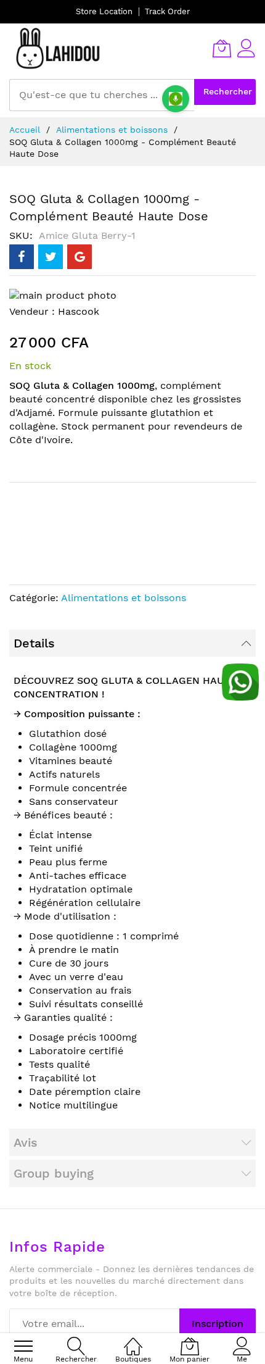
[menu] (23, 1346)
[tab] (132, 643)
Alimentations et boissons (112, 130)
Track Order (167, 11)
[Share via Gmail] (79, 256)
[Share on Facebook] (21, 256)
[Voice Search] (175, 98)
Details (34, 643)
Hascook (78, 311)
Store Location (104, 11)
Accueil (24, 130)
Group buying (54, 1173)
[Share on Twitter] (50, 256)
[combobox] (101, 95)
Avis (26, 1142)
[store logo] (58, 48)
